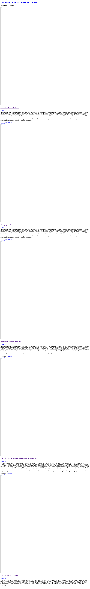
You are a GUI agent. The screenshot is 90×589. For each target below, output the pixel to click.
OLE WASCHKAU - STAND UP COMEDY (18, 2)
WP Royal (15, 587)
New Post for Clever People (9, 575)
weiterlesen (2, 123)
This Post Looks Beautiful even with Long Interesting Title (18, 458)
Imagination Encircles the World (10, 341)
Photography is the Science (8, 225)
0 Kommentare (9, 122)
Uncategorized (3, 110)
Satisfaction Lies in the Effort (9, 108)
